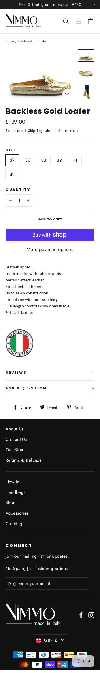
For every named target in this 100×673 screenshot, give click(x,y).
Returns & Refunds (23, 460)
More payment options (50, 249)
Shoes (11, 502)
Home (10, 41)
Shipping (35, 130)
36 (28, 160)
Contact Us (16, 439)
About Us (14, 429)
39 (59, 160)
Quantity (18, 189)
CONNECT (19, 545)
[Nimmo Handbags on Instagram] (91, 614)
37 (12, 160)
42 (12, 174)
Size (11, 150)
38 (43, 160)
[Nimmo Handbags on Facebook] (81, 614)
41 (74, 160)
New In (13, 482)
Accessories (17, 513)
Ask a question (26, 388)
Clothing (14, 523)
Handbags (15, 492)
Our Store (15, 449)
